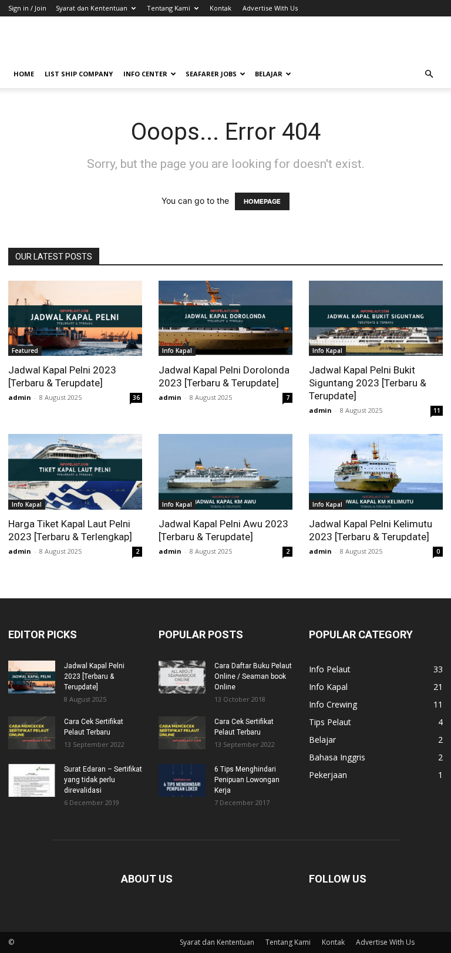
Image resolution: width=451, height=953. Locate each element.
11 (436, 410)
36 (136, 397)
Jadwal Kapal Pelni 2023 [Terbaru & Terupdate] (94, 676)
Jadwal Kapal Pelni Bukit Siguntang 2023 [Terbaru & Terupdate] (367, 383)
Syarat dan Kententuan (91, 8)
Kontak (220, 8)
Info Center (145, 73)
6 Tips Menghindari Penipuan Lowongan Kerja (247, 779)
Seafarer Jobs (211, 73)
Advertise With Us (270, 8)
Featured (25, 350)
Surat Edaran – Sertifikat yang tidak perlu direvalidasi (103, 779)
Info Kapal (177, 350)
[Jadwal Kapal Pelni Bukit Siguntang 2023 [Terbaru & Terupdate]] (376, 318)
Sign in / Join (27, 8)
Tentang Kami (168, 8)
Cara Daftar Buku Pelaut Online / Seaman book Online (253, 676)
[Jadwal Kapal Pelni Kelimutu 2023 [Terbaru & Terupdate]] (376, 471)
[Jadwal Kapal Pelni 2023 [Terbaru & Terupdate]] (75, 318)
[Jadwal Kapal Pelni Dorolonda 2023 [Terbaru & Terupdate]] (225, 318)
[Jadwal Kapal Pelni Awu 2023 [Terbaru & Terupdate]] (225, 471)
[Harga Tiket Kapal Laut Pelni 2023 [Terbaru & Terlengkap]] (75, 471)
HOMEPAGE (262, 201)
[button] (429, 74)
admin (19, 397)
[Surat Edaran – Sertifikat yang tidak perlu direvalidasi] (31, 780)
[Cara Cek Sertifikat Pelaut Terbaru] (31, 732)
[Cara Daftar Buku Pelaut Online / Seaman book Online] (182, 677)
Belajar (268, 73)
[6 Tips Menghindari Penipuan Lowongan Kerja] (182, 780)
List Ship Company (79, 73)
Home (24, 73)
